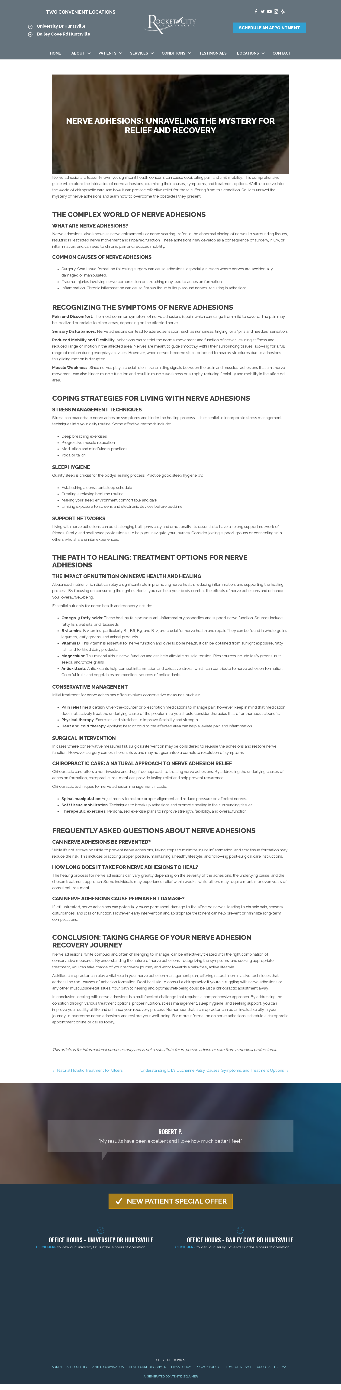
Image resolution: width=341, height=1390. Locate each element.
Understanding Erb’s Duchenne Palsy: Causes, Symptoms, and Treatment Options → (214, 1070)
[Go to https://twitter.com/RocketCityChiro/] (263, 12)
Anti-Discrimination (108, 1367)
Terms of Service (238, 1367)
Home (55, 53)
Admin (57, 1367)
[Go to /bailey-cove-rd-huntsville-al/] (71, 35)
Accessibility (77, 1367)
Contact (282, 53)
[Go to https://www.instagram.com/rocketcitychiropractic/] (276, 12)
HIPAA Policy (181, 1367)
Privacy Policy (207, 1367)
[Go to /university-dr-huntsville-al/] (71, 27)
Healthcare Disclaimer (147, 1367)
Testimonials (213, 53)
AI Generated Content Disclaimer (171, 1376)
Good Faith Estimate (273, 1367)
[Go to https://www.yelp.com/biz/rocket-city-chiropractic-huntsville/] (283, 12)
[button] (89, 53)
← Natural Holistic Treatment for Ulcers (87, 1070)
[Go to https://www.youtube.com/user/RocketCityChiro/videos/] (269, 12)
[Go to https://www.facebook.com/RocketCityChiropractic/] (256, 12)
